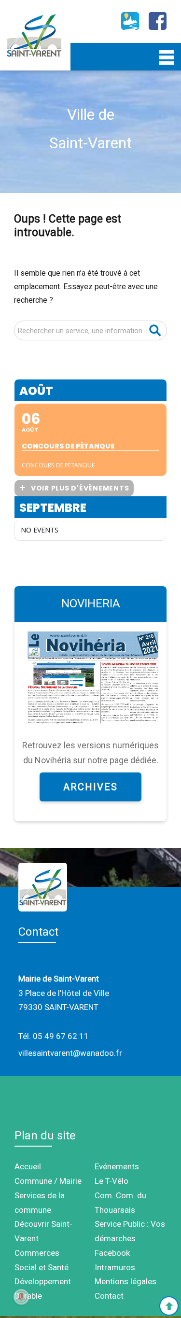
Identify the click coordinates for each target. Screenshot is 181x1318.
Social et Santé (41, 1267)
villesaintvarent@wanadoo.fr (70, 1053)
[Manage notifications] (21, 1296)
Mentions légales (125, 1281)
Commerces (36, 1253)
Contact (109, 1296)
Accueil (27, 1166)
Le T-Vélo (111, 1181)
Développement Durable (42, 1288)
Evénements (117, 1166)
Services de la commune (39, 1203)
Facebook (112, 1253)
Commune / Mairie (48, 1181)
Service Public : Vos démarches (130, 1231)
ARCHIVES (90, 787)
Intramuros (115, 1267)
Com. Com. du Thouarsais (120, 1203)
